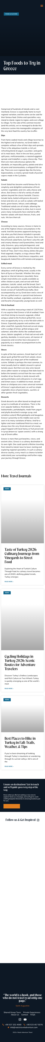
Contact (24, 1014)
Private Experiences (31, 1012)
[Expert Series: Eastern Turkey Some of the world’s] (22, 933)
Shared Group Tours (12, 1012)
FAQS (32, 1014)
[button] (42, 6)
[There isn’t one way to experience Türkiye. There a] (22, 839)
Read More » (9, 581)
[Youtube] (25, 1019)
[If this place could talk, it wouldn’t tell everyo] (22, 886)
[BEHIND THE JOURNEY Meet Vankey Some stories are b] (22, 910)
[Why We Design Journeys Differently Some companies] (22, 863)
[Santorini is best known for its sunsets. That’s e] (22, 957)
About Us (15, 1014)
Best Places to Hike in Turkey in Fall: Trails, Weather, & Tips (20, 743)
